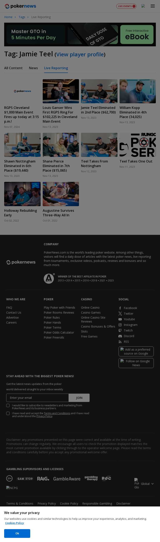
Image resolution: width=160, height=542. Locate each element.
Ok (17, 533)
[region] (80, 524)
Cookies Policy (14, 523)
